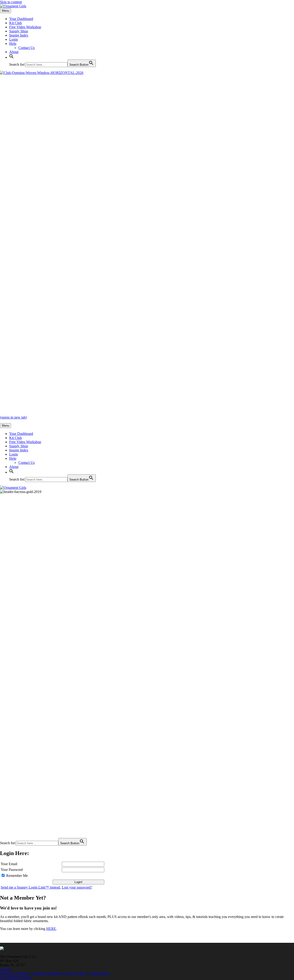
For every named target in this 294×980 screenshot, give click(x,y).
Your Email (9, 864)
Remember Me (17, 876)
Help (12, 43)
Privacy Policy (75, 973)
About (13, 52)
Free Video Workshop (25, 27)
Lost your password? (77, 887)
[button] (11, 57)
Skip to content (11, 2)
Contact (5, 969)
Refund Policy (99, 973)
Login (13, 39)
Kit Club (15, 23)
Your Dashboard (21, 19)
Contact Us (26, 48)
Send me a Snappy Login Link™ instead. (31, 887)
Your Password (12, 870)
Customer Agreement (47, 973)
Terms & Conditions (14, 973)
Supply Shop (18, 31)
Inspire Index (18, 35)
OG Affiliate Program (15, 977)
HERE (51, 929)
